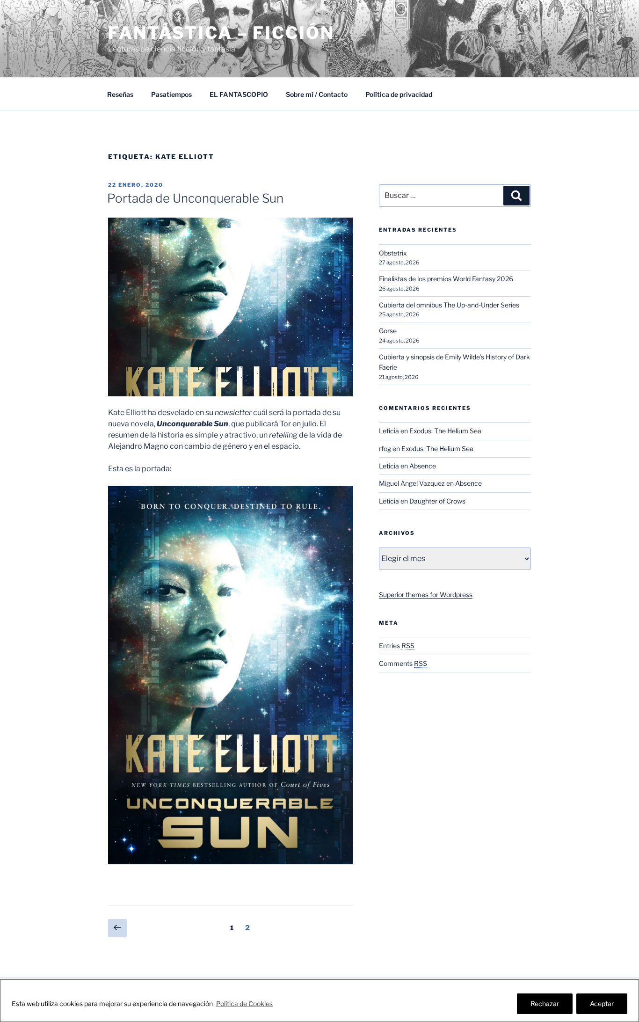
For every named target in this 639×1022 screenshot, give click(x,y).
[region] (319, 1000)
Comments (403, 663)
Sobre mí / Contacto (317, 94)
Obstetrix (393, 253)
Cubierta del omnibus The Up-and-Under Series (449, 305)
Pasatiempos (171, 94)
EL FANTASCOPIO (239, 94)
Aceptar (602, 1003)
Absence (422, 466)
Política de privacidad (398, 94)
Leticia (389, 431)
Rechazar (544, 1003)
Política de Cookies (244, 1003)
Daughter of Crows (437, 501)
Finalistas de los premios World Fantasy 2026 (446, 279)
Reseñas (120, 94)
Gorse (388, 331)
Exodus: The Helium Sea (445, 431)
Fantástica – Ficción (221, 32)
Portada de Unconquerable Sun (195, 198)
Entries (396, 646)
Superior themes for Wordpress (425, 595)
